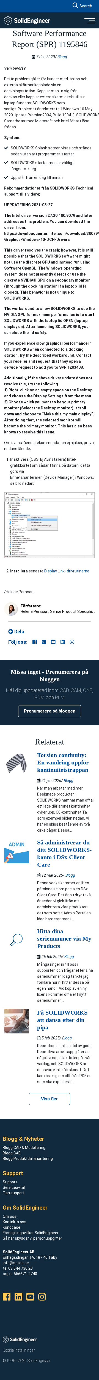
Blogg (62, 57)
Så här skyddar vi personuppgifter (32, 1238)
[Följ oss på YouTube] (53, 642)
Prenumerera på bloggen (49, 711)
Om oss (9, 1216)
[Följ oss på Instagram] (72, 642)
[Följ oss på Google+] (44, 642)
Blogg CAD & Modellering (24, 1147)
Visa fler (49, 1098)
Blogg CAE (12, 1153)
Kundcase (11, 1227)
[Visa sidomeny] (89, 20)
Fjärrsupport (13, 1193)
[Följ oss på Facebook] (34, 642)
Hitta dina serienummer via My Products (64, 938)
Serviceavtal (14, 1187)
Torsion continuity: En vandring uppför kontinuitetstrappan (63, 762)
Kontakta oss (14, 1222)
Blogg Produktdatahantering (28, 1158)
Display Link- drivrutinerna (66, 571)
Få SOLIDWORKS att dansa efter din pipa (62, 1020)
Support (10, 1182)
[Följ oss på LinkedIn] (63, 642)
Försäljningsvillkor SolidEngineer (31, 1233)
